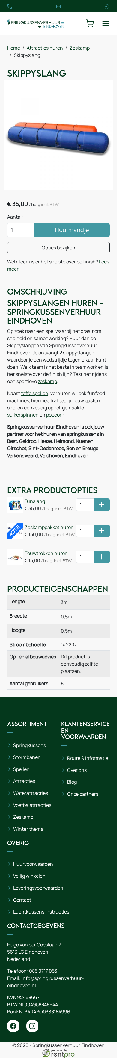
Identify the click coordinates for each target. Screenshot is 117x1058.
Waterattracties (30, 793)
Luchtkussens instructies (41, 911)
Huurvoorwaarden (33, 864)
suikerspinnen (23, 414)
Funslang (35, 501)
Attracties (24, 781)
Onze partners (82, 794)
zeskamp (47, 381)
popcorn (55, 414)
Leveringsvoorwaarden (38, 888)
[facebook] (13, 1026)
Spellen (21, 769)
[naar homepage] (35, 23)
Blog (72, 782)
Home (13, 48)
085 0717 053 (43, 971)
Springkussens (29, 745)
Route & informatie (87, 758)
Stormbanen (27, 757)
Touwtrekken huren (46, 553)
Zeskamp (80, 48)
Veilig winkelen (29, 876)
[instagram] (32, 1026)
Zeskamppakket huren (49, 527)
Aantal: (15, 217)
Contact (22, 900)
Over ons (77, 770)
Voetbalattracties (32, 805)
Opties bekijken (58, 247)
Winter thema (28, 829)
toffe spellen (34, 393)
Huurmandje (72, 230)
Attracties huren (45, 48)
